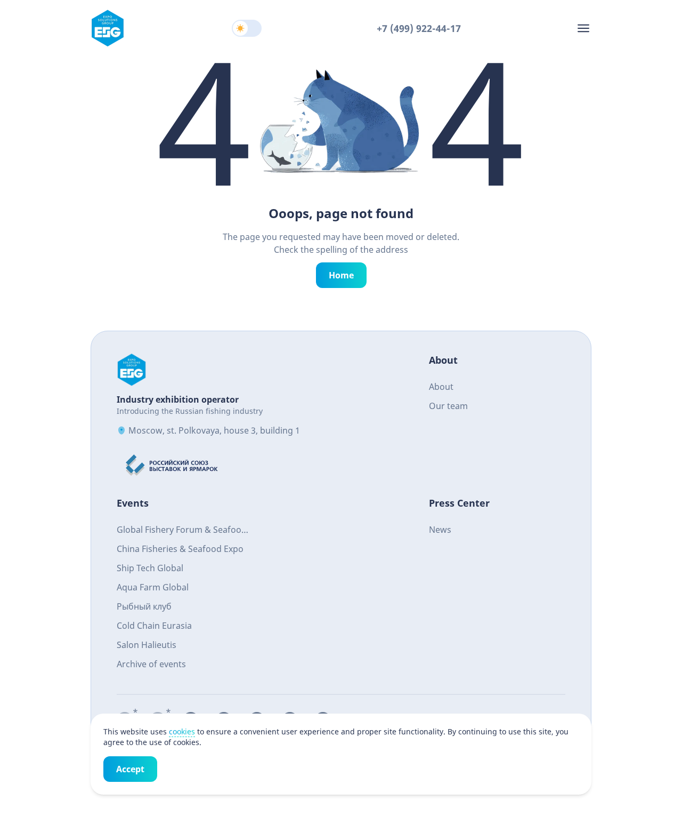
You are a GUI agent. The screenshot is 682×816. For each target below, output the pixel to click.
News (440, 529)
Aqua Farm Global (153, 587)
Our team (448, 406)
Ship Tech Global (150, 568)
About (441, 387)
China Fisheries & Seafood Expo (180, 549)
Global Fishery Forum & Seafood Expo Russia (182, 531)
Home (341, 275)
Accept (130, 769)
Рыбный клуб (144, 606)
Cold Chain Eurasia (154, 625)
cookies (182, 731)
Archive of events (151, 664)
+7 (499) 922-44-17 (419, 28)
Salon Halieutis (146, 645)
